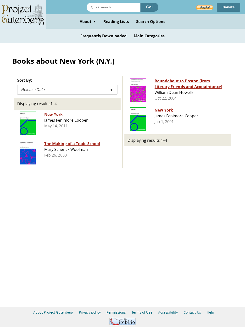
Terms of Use (142, 312)
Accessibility (168, 312)
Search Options (151, 21)
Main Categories (149, 36)
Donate (228, 7)
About (88, 21)
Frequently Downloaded (103, 36)
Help (210, 312)
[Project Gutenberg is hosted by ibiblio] (122, 324)
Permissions (116, 312)
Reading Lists (116, 21)
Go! (149, 7)
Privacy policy (90, 312)
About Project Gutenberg (53, 312)
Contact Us (192, 312)
